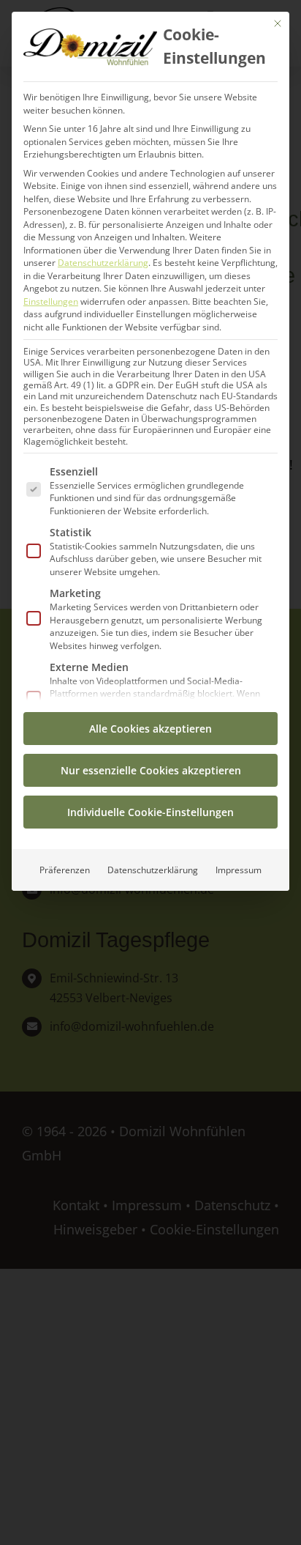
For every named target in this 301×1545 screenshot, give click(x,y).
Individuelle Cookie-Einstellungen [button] (150, 812)
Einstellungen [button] (50, 301)
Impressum (239, 870)
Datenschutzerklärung (103, 262)
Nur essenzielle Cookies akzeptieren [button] (151, 770)
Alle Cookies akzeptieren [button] (150, 729)
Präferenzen (64, 870)
